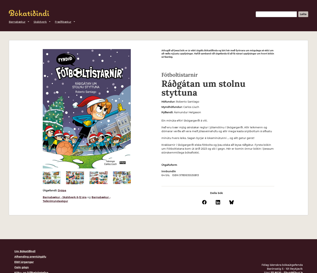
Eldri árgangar (24, 262)
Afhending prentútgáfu (30, 256)
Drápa (62, 190)
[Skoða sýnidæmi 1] (51, 177)
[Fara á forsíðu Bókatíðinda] (29, 13)
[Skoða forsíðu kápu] (87, 108)
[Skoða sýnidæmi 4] (122, 177)
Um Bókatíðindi (24, 251)
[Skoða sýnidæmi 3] (98, 177)
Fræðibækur (63, 22)
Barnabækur (17, 22)
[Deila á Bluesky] (231, 201)
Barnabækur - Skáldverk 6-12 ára (65, 197)
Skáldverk (40, 22)
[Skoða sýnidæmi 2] (75, 177)
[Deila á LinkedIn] (218, 201)
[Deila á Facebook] (204, 201)
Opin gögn (21, 267)
